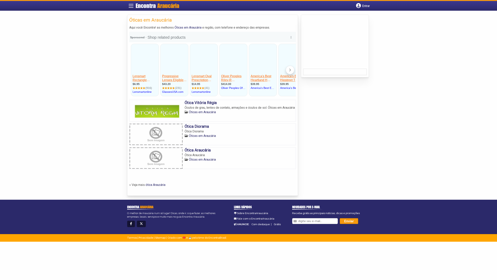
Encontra (157, 5)
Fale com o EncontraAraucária (255, 218)
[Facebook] (131, 224)
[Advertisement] (332, 43)
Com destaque (260, 224)
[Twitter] (141, 224)
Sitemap (160, 237)
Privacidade (146, 237)
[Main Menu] (131, 6)
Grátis (277, 224)
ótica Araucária (155, 185)
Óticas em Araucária (188, 27)
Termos (132, 237)
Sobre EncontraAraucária (252, 213)
